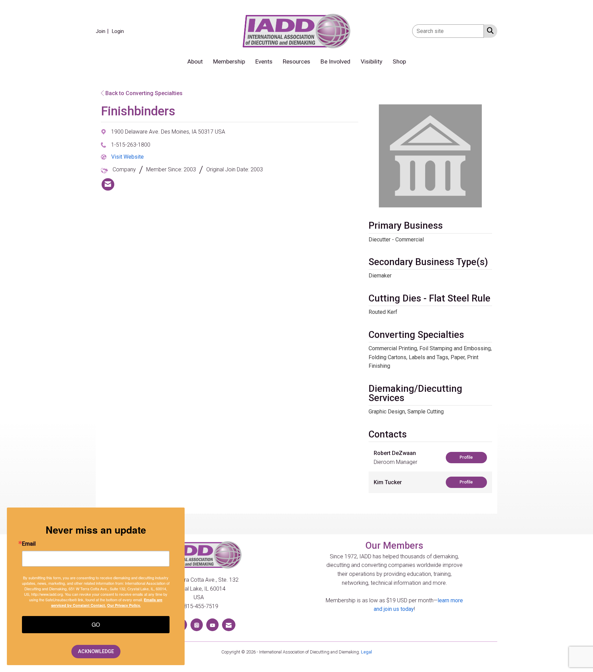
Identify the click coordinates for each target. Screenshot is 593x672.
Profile (466, 457)
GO (96, 624)
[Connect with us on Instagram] (196, 624)
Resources (296, 61)
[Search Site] (489, 30)
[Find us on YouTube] (212, 624)
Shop (399, 61)
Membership (229, 61)
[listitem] (103, 31)
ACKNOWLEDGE (96, 651)
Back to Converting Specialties (143, 93)
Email (29, 544)
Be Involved (335, 61)
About (195, 61)
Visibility (371, 61)
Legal (366, 651)
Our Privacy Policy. (124, 605)
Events (263, 61)
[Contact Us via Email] (228, 624)
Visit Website (127, 156)
